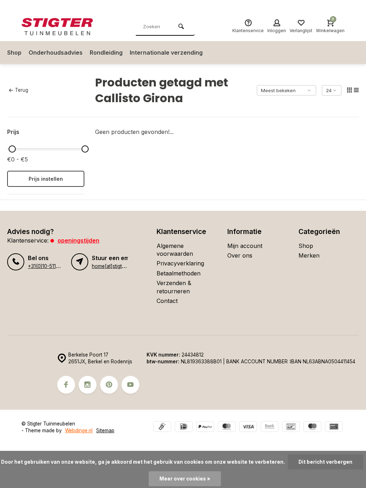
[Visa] (248, 427)
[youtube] (130, 385)
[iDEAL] (184, 427)
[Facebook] (66, 385)
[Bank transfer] (269, 427)
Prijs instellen (46, 179)
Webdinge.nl (79, 430)
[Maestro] (312, 427)
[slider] (12, 149)
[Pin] (334, 427)
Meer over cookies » (184, 479)
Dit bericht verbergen (325, 462)
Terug (21, 90)
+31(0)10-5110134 (47, 266)
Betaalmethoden (179, 273)
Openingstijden (78, 240)
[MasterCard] (227, 427)
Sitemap (105, 430)
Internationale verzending (166, 52)
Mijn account (244, 245)
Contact (167, 300)
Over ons (239, 255)
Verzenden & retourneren (174, 286)
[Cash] (162, 427)
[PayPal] (205, 427)
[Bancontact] (291, 427)
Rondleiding (106, 52)
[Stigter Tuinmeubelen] (64, 27)
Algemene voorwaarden (175, 249)
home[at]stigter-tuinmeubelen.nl (128, 266)
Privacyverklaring (180, 263)
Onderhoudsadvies (56, 52)
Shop (14, 52)
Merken (309, 255)
